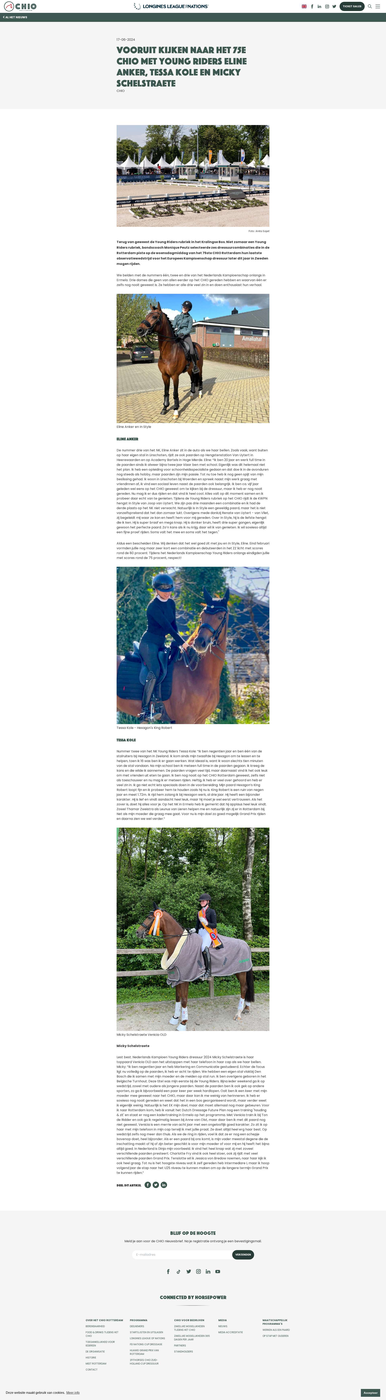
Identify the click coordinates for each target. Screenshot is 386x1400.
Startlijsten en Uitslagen (146, 1332)
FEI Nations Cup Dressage (146, 1344)
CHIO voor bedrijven (189, 1320)
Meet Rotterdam (96, 1363)
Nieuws (222, 1326)
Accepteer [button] (371, 1392)
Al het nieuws (16, 17)
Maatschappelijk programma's (275, 1322)
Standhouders (183, 1351)
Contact (92, 1369)
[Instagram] (198, 1271)
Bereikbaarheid (95, 1326)
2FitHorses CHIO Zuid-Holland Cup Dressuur (144, 1361)
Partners (180, 1345)
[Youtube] (217, 1271)
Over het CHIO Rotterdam (104, 1320)
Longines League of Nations (147, 1338)
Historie (91, 1357)
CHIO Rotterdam (22, 6)
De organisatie (95, 1351)
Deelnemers (137, 1326)
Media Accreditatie (230, 1332)
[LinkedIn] (319, 6)
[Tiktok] (179, 1272)
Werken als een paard (276, 1330)
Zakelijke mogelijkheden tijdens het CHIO (189, 1328)
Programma (138, 1320)
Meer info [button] (73, 1392)
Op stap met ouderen (275, 1336)
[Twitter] (188, 1271)
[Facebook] (168, 1271)
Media (222, 1320)
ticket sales (352, 6)
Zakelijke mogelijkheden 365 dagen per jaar (192, 1337)
